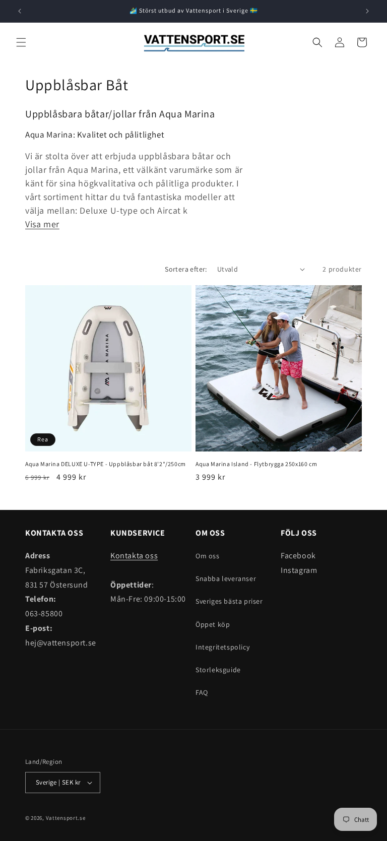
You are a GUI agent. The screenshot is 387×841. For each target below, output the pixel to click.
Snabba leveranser (226, 578)
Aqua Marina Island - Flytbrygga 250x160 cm (256, 464)
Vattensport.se (66, 817)
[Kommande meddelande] (367, 11)
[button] (21, 42)
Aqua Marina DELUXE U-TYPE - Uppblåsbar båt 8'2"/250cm (105, 464)
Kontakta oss (134, 555)
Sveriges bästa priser (229, 601)
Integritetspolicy (222, 647)
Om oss (208, 555)
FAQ (202, 692)
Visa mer (42, 224)
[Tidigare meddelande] (20, 11)
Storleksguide (218, 669)
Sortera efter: (186, 269)
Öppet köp (213, 624)
